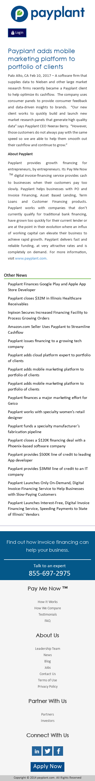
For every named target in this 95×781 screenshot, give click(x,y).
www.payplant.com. (31, 259)
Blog (47, 662)
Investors (47, 721)
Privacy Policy (48, 687)
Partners (47, 715)
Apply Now (47, 766)
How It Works (48, 602)
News (48, 655)
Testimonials (48, 615)
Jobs (48, 668)
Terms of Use (47, 680)
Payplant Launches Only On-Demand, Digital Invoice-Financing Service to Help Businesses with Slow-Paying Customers (46, 489)
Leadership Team (47, 649)
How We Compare (47, 608)
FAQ (47, 621)
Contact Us (48, 674)
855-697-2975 (49, 574)
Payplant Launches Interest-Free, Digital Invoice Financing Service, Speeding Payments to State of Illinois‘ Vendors (48, 509)
